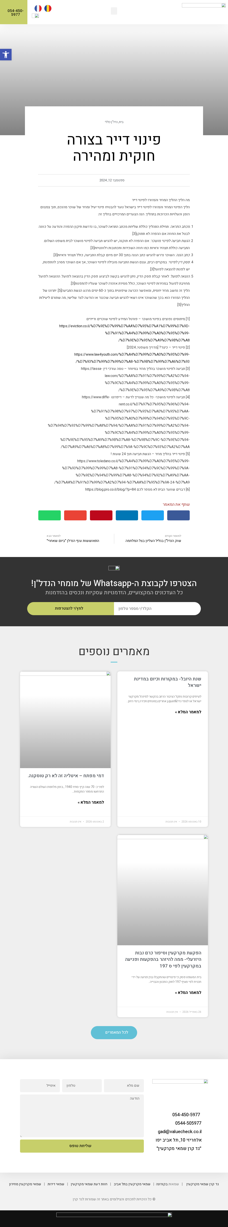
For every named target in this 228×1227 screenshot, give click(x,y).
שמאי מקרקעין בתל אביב (132, 1184)
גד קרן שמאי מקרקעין (202, 1184)
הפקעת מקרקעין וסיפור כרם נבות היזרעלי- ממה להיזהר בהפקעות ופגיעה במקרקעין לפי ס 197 (163, 959)
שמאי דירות (56, 1184)
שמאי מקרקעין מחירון (25, 1184)
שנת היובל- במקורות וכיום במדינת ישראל (167, 682)
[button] (114, 11)
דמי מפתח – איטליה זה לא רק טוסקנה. (66, 775)
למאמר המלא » (188, 712)
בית (121, 122)
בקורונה (162, 1184)
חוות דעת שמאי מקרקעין (89, 1184)
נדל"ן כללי (111, 122)
